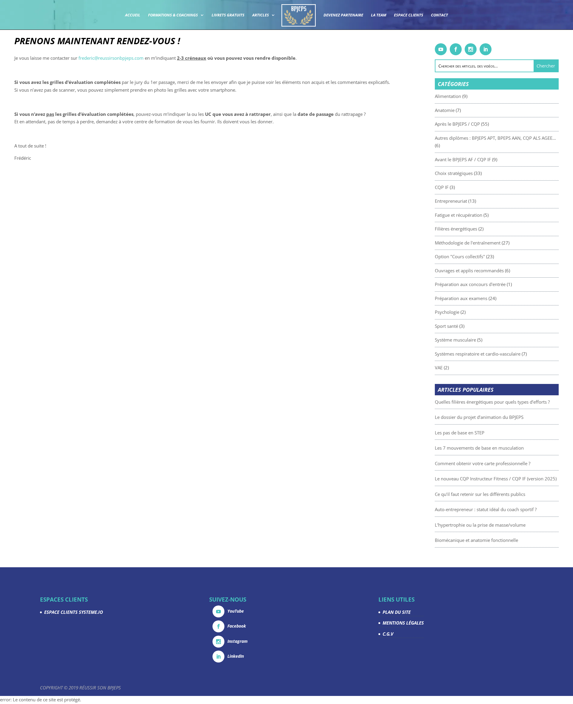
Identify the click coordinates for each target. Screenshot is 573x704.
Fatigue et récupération (458, 215)
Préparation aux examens (461, 298)
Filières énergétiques (456, 229)
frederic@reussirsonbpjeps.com (111, 58)
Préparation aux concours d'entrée (470, 284)
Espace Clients (408, 15)
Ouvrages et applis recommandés (469, 270)
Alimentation (448, 96)
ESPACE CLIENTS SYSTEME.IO (73, 612)
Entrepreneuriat (451, 201)
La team (378, 15)
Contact (439, 15)
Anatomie (445, 110)
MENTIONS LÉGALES (403, 623)
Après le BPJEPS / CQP (457, 124)
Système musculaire (455, 340)
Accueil (132, 15)
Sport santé (446, 326)
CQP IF (442, 187)
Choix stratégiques (454, 173)
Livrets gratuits (228, 15)
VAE (439, 368)
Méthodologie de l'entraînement (467, 243)
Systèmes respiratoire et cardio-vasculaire (477, 354)
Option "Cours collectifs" (460, 256)
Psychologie (447, 312)
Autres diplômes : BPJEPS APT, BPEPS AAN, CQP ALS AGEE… (495, 138)
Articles (260, 15)
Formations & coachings (173, 15)
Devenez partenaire (343, 15)
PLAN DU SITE (397, 612)
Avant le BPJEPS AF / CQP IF (463, 159)
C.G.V (388, 634)
